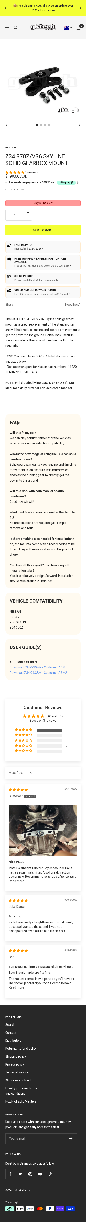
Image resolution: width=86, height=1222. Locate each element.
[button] (15, 172)
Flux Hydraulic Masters (20, 1101)
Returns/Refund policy (21, 1048)
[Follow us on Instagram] (30, 1174)
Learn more (47, 10)
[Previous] (7, 124)
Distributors (13, 1040)
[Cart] (78, 28)
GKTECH (10, 147)
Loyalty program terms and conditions (21, 1090)
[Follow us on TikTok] (50, 1174)
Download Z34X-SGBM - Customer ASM (37, 667)
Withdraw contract (18, 1080)
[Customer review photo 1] (43, 831)
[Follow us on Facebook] (10, 1174)
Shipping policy (15, 1056)
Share (9, 304)
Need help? (73, 304)
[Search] (16, 28)
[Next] (79, 124)
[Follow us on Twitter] (20, 1174)
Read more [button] (16, 881)
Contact (10, 1032)
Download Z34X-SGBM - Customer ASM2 (38, 672)
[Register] (71, 1138)
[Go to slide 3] (41, 125)
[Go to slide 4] (45, 125)
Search (10, 1024)
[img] (18, 790)
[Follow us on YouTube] (40, 1174)
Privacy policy (14, 1064)
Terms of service (17, 1072)
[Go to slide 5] (49, 125)
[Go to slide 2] (37, 125)
